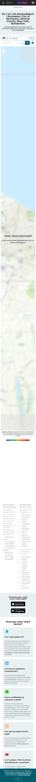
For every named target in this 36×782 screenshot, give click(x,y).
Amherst (24, 568)
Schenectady (26, 583)
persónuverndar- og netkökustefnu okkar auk (18, 773)
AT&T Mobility (9, 544)
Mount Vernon (26, 581)
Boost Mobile (9, 559)
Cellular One (9, 552)
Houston (24, 522)
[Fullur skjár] (32, 38)
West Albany (26, 572)
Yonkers (24, 563)
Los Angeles (26, 517)
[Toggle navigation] (3, 3)
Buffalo (24, 559)
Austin (24, 544)
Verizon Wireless (10, 546)
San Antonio (26, 528)
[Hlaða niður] (18, 603)
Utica (23, 585)
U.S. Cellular (9, 555)
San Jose (25, 535)
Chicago (24, 519)
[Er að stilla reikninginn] (33, 3)
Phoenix (24, 526)
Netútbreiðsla (23, 43)
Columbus (25, 546)
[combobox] (6, 38)
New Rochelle (26, 577)
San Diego (25, 530)
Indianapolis (26, 537)
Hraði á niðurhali (27, 43)
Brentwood (25, 588)
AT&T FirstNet (9, 557)
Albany (24, 570)
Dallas (24, 533)
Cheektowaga (26, 579)
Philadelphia (26, 524)
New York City (26, 515)
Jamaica (24, 561)
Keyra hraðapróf (22, 2)
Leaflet (3, 431)
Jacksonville (26, 539)
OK (18, 779)
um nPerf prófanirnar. (24, 775)
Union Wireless (9, 541)
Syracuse (25, 566)
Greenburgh (25, 574)
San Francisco (26, 541)
